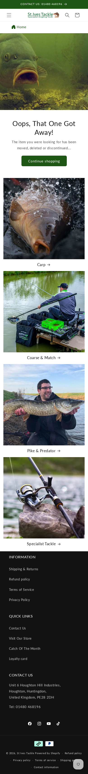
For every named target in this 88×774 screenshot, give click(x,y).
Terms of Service (21, 590)
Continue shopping (44, 161)
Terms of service (45, 760)
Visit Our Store (20, 638)
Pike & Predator (41, 450)
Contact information (46, 767)
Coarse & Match (41, 357)
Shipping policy (69, 760)
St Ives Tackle (25, 753)
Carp (41, 264)
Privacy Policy (19, 600)
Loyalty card (18, 659)
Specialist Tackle (41, 543)
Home (21, 27)
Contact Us (17, 628)
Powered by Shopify (47, 753)
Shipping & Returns (23, 569)
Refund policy (19, 579)
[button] (9, 15)
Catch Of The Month (25, 648)
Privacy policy (22, 760)
